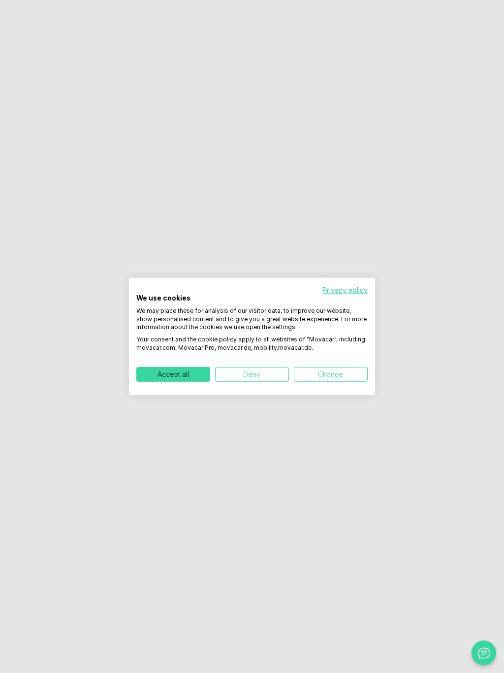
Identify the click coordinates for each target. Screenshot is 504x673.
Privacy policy (345, 290)
